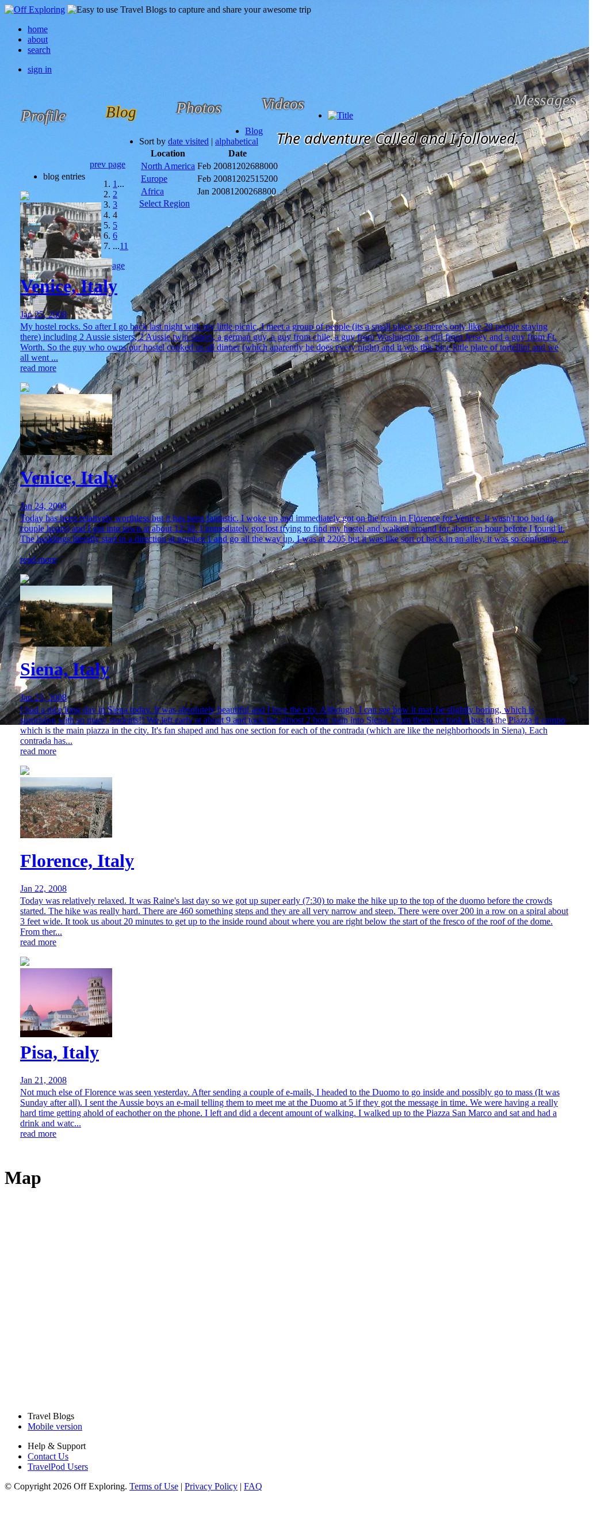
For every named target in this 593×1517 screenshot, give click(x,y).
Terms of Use (153, 1486)
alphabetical (236, 141)
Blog (254, 131)
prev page (107, 164)
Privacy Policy (211, 1486)
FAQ (253, 1486)
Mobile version (55, 1426)
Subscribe (502, 144)
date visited (188, 141)
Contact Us (48, 1456)
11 (124, 246)
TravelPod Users (58, 1467)
